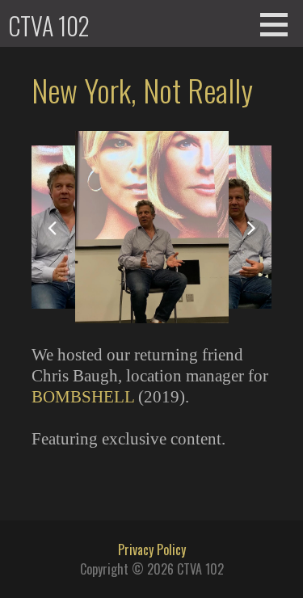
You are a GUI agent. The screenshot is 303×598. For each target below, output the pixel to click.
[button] (279, 24)
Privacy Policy (152, 549)
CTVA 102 (49, 25)
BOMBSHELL (83, 396)
